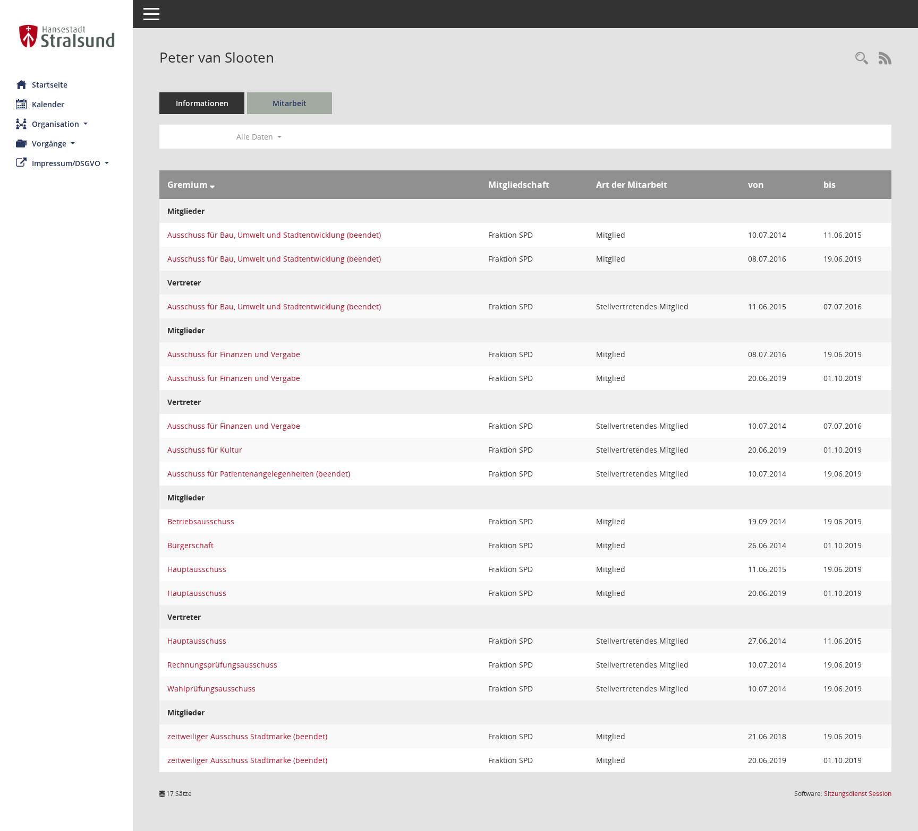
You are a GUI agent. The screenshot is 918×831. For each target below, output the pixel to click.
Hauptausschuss (196, 569)
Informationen (202, 103)
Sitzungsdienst (857, 793)
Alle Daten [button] (255, 137)
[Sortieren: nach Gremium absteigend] (212, 185)
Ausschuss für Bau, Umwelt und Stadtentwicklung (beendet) (274, 235)
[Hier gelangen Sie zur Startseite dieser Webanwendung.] (66, 36)
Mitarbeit (290, 103)
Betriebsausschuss (200, 521)
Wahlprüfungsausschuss (211, 688)
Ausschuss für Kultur (204, 450)
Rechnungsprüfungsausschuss (222, 665)
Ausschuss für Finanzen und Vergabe (233, 354)
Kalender (48, 104)
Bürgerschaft (190, 545)
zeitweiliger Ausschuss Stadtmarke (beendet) (247, 736)
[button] (66, 124)
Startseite (49, 85)
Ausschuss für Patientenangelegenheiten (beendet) (258, 474)
